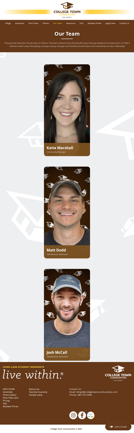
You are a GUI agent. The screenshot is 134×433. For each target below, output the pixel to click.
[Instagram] (73, 415)
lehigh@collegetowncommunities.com (97, 392)
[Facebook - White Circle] (82, 415)
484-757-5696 (85, 394)
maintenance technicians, (80, 46)
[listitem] (67, 110)
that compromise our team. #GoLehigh (108, 46)
